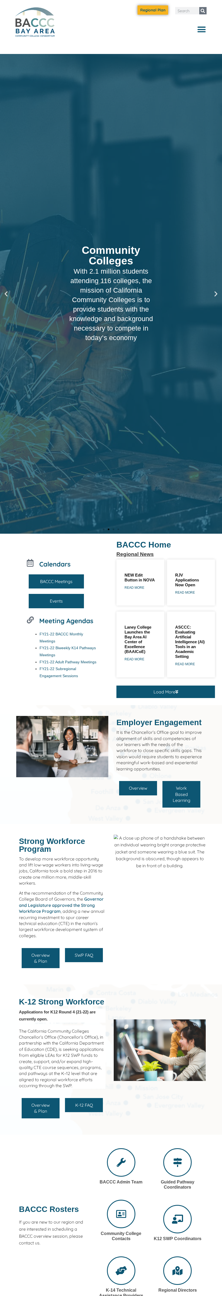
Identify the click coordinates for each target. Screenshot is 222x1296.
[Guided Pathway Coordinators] (177, 1162)
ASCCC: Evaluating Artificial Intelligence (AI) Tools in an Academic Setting (190, 642)
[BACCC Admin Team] (121, 1162)
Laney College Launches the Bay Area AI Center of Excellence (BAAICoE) (138, 639)
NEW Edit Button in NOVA (140, 577)
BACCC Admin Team (121, 1182)
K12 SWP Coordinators (177, 1238)
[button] (201, 29)
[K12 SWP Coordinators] (177, 1219)
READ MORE (134, 588)
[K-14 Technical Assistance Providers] (121, 1270)
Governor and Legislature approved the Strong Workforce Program (61, 905)
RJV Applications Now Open (187, 580)
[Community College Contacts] (121, 1214)
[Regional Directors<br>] (177, 1270)
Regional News (135, 554)
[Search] (203, 10)
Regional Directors (177, 1290)
